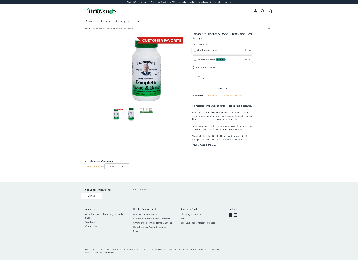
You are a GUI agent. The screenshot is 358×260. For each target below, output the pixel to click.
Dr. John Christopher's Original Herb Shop (104, 216)
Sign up (91, 196)
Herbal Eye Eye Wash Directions (149, 227)
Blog (135, 231)
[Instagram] (235, 214)
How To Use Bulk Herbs (145, 214)
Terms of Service (103, 249)
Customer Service (190, 209)
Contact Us (91, 226)
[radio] (195, 50)
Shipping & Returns (191, 214)
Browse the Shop (97, 21)
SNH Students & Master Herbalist (198, 222)
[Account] (255, 10)
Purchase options (200, 44)
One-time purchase (207, 50)
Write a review (117, 166)
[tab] (197, 96)
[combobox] (199, 78)
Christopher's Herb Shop (107, 253)
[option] (146, 70)
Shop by (121, 21)
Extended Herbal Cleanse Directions (151, 218)
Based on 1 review (95, 166)
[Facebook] (230, 214)
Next (269, 28)
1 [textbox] (194, 79)
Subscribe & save (211, 59)
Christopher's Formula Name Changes (152, 222)
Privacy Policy (90, 249)
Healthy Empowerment (144, 209)
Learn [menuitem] (138, 21)
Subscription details (207, 67)
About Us (90, 209)
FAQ (183, 218)
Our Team (90, 222)
